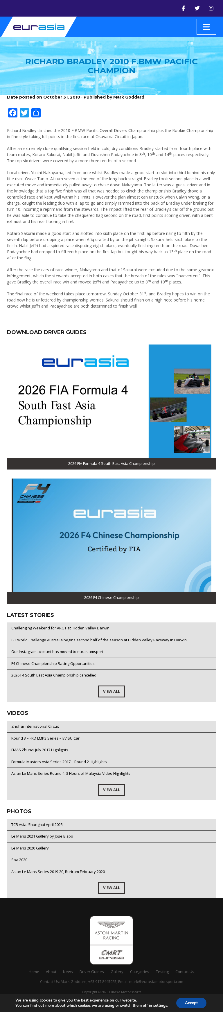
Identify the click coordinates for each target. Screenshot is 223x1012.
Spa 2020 (19, 859)
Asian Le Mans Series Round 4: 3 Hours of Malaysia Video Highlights (70, 773)
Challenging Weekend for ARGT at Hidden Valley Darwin (60, 628)
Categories (139, 971)
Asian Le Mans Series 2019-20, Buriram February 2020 (58, 871)
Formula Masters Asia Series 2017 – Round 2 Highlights (59, 761)
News (68, 971)
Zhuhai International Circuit (35, 726)
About (51, 971)
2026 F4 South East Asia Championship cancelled (53, 675)
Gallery (117, 971)
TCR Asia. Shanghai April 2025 (37, 824)
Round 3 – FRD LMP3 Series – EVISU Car (45, 738)
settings (160, 1005)
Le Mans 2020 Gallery (30, 848)
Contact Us (184, 971)
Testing (162, 971)
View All (111, 691)
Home (34, 971)
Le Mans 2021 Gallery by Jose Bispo (42, 836)
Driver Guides (92, 971)
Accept (191, 1003)
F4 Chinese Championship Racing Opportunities (53, 663)
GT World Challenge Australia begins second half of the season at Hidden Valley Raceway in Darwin (99, 639)
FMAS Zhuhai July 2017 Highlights (39, 749)
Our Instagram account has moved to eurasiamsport (57, 651)
